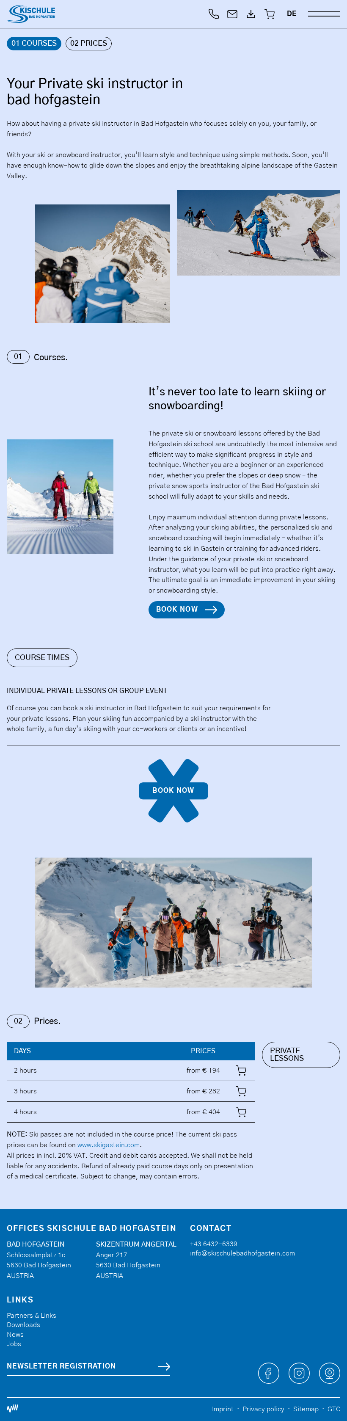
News (15, 1334)
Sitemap (306, 1409)
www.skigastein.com (108, 1145)
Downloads (23, 1325)
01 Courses (34, 43)
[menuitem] (291, 14)
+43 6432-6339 (213, 1244)
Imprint (223, 1409)
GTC (334, 1409)
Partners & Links (31, 1315)
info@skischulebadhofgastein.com (242, 1253)
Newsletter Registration (61, 1366)
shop (241, 1069)
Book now (177, 609)
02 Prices (88, 43)
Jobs (14, 1344)
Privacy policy (263, 1409)
